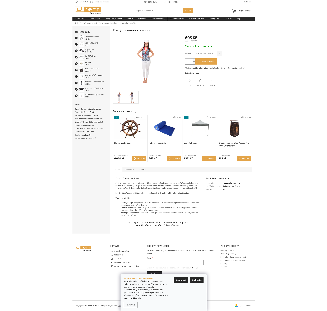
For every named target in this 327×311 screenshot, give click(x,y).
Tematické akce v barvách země (88, 109)
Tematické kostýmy (231, 183)
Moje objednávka (150, 2)
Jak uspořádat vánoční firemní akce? (89, 119)
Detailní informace (192, 73)
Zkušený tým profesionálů (85, 138)
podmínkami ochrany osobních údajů (184, 268)
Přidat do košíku (208, 61)
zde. (139, 298)
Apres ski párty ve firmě (84, 112)
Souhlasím (197, 280)
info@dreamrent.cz (121, 251)
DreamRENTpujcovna (122, 262)
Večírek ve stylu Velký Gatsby (87, 115)
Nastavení (130, 304)
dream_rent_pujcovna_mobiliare (126, 266)
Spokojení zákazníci (83, 135)
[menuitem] (79, 19)
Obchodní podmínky (170, 2)
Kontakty (223, 263)
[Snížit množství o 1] (194, 62)
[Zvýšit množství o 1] (194, 59)
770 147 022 (118, 258)
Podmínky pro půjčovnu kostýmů (233, 260)
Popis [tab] (118, 169)
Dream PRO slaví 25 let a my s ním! (89, 122)
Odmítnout (181, 280)
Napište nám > (143, 225)
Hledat (188, 11)
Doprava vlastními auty (84, 125)
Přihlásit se (154, 274)
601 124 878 (118, 255)
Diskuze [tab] (143, 169)
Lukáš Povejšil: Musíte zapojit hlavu (89, 128)
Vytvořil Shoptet (246, 305)
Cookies (223, 267)
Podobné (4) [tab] (129, 169)
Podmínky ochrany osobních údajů (233, 257)
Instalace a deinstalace (84, 132)
